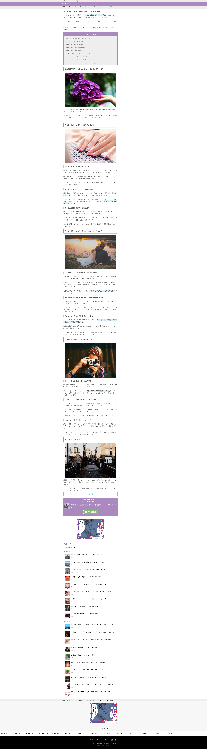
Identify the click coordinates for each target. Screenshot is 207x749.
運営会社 (113, 740)
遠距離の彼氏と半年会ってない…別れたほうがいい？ (86, 555)
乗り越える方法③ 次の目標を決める (74, 50)
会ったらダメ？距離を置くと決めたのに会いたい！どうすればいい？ (91, 606)
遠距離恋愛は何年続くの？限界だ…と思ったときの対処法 (88, 569)
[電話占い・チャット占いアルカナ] (103, 722)
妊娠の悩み (94, 733)
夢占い (145, 733)
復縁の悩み (29, 733)
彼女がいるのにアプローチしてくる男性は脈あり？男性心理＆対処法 (91, 692)
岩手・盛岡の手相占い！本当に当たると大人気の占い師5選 (88, 677)
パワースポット (173, 733)
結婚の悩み (3, 733)
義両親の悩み (108, 733)
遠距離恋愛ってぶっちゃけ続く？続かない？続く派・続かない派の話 (91, 591)
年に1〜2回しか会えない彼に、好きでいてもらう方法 (77, 54)
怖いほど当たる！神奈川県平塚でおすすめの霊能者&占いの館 (89, 662)
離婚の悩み (81, 733)
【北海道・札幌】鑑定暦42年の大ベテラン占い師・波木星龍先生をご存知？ (93, 632)
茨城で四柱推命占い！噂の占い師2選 (82, 655)
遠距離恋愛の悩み (87, 7)
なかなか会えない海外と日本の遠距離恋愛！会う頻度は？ (88, 562)
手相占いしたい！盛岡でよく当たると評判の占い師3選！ (87, 670)
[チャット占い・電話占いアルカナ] (90, 539)
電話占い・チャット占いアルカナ (100, 740)
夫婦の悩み (68, 733)
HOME (63, 7)
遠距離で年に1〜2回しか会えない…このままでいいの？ (105, 7)
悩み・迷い (68, 7)
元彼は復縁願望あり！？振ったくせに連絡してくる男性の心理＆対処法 (92, 684)
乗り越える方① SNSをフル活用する (74, 44)
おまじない (159, 733)
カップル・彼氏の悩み (77, 7)
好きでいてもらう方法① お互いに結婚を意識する (78, 57)
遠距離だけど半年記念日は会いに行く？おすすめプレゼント (88, 584)
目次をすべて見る (90, 63)
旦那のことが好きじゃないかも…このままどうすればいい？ (88, 599)
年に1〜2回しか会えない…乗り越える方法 (74, 41)
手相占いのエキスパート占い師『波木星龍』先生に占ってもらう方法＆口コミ (93, 640)
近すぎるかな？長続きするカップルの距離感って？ (86, 577)
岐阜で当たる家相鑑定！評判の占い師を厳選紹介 (85, 648)
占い (131, 733)
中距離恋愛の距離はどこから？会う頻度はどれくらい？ (87, 613)
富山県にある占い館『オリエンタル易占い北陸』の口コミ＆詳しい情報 (92, 625)
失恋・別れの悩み (44, 733)
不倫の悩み (16, 733)
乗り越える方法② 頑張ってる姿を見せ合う (76, 47)
